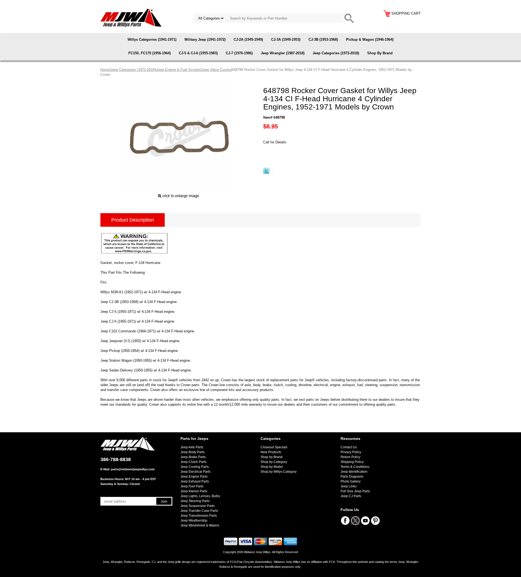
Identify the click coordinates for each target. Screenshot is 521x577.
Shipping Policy (352, 462)
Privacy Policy (351, 452)
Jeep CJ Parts (351, 496)
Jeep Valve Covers (216, 70)
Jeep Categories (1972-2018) (336, 53)
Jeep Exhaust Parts (194, 481)
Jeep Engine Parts (194, 476)
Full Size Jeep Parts (355, 491)
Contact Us (349, 447)
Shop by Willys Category (278, 472)
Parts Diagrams (352, 476)
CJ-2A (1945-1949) (248, 39)
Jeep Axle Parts (191, 447)
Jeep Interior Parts (193, 491)
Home (105, 70)
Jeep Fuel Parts (192, 486)
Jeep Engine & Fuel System (178, 70)
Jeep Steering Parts (194, 501)
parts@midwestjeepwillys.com (133, 469)
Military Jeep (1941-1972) (205, 39)
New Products (270, 452)
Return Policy (350, 457)
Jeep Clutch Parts (193, 462)
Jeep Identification (354, 472)
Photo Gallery (351, 481)
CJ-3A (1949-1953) (285, 39)
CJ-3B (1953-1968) (323, 39)
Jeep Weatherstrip (193, 520)
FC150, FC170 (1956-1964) (149, 53)
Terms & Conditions (355, 467)
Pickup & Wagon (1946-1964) (369, 39)
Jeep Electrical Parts (195, 472)
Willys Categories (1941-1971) (152, 39)
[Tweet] (266, 173)
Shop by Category (273, 462)
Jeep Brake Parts (193, 457)
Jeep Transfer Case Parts (199, 511)
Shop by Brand (271, 457)
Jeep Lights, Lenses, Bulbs (200, 496)
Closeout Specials (273, 447)
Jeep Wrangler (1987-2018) (282, 53)
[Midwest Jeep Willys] (130, 17)
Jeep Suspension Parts (197, 506)
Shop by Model (271, 467)
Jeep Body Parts (192, 452)
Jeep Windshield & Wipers (199, 525)
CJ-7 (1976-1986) (239, 53)
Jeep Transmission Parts (198, 516)
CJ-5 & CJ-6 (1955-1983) (198, 53)
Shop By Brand (380, 53)
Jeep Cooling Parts (194, 467)
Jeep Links (349, 486)
